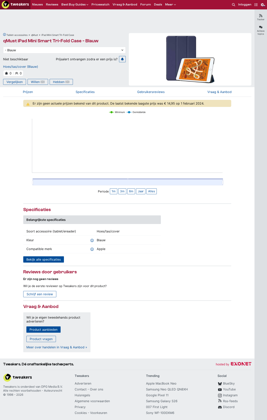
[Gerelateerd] (4, 34)
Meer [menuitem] (169, 4)
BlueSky (229, 383)
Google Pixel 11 (157, 395)
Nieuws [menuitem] (37, 4)
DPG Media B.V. (52, 386)
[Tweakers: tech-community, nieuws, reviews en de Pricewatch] (15, 4)
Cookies (81, 413)
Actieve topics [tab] (260, 32)
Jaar (141, 191)
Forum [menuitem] (145, 4)
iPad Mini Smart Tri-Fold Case (57, 34)
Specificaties (85, 92)
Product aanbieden (43, 329)
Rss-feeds (230, 401)
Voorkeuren (98, 413)
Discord (229, 407)
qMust (34, 34)
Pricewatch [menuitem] (100, 4)
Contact (81, 389)
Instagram (230, 395)
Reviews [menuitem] (52, 4)
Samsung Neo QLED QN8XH (167, 389)
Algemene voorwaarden (92, 401)
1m (114, 191)
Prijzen (28, 92)
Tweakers (10, 386)
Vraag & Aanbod (219, 92)
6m (131, 191)
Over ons (96, 389)
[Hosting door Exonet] (233, 364)
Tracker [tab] (260, 19)
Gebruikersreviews (151, 92)
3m (122, 191)
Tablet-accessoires (17, 34)
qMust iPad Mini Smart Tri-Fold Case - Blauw (51, 40)
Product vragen (41, 339)
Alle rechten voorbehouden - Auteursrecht (32, 390)
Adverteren (83, 383)
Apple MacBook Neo (161, 383)
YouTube (229, 389)
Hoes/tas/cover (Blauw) (20, 67)
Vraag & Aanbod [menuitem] (125, 4)
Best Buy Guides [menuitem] (73, 4)
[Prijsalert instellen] (122, 59)
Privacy (80, 407)
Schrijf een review (40, 294)
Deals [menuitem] (158, 4)
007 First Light (157, 407)
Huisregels (82, 395)
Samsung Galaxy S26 (161, 401)
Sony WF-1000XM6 (160, 413)
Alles (151, 191)
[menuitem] (233, 4)
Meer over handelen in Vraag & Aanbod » (56, 347)
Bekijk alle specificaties (43, 259)
